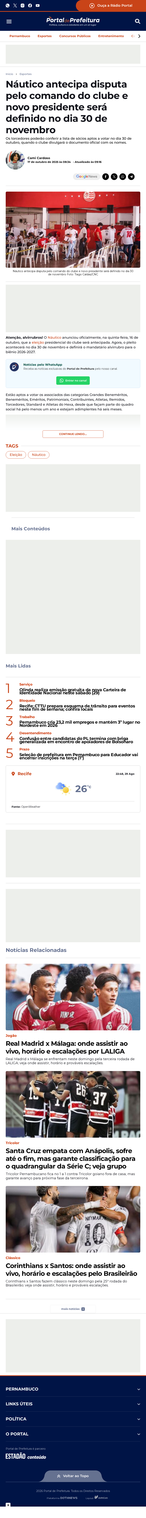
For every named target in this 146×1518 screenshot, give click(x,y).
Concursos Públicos (75, 36)
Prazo (24, 749)
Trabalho (27, 717)
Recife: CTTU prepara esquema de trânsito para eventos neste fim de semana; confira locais (77, 708)
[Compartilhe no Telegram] (131, 176)
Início (9, 74)
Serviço (26, 684)
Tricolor (12, 1143)
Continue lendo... (73, 434)
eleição (38, 342)
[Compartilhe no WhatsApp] (122, 176)
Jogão (11, 1035)
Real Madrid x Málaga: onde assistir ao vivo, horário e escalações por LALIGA (67, 1047)
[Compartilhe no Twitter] (114, 176)
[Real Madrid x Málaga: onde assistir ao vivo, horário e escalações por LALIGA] (73, 997)
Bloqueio (27, 700)
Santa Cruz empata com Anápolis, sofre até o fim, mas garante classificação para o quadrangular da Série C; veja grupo (70, 1158)
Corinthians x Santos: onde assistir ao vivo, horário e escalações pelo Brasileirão (71, 1269)
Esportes (45, 36)
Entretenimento (111, 36)
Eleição (16, 455)
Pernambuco (20, 36)
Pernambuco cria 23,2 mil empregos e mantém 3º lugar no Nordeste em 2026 (79, 724)
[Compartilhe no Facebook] (105, 176)
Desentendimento (35, 733)
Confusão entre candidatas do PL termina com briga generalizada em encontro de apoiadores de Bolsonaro (76, 740)
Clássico (13, 1258)
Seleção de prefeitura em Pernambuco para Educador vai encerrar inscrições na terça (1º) (78, 756)
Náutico (54, 337)
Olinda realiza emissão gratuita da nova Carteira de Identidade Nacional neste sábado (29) (72, 691)
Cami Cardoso (39, 158)
